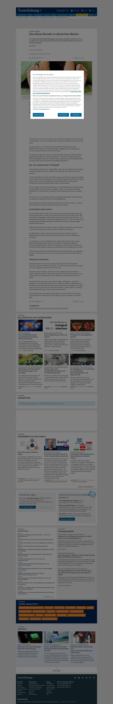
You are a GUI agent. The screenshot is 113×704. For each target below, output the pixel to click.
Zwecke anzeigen (38, 115)
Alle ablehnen (63, 115)
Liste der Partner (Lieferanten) (41, 109)
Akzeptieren (76, 115)
